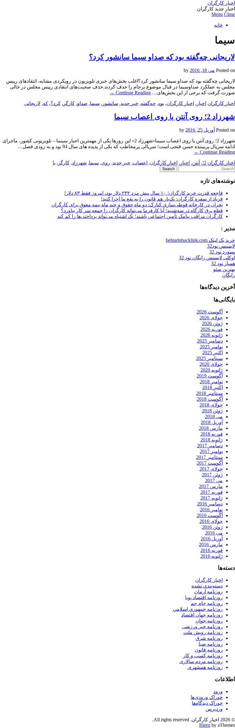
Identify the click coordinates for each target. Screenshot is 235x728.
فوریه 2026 (211, 329)
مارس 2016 (211, 544)
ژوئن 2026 (212, 323)
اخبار (201, 103)
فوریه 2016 (211, 550)
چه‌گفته (148, 103)
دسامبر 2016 (210, 503)
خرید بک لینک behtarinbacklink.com (200, 240)
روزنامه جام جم (207, 603)
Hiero (204, 725)
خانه (218, 25)
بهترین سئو (224, 269)
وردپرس (214, 708)
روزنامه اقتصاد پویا (204, 597)
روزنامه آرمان (208, 591)
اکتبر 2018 (212, 387)
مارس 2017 (211, 486)
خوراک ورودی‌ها (207, 697)
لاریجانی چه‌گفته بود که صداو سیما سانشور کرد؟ (162, 57)
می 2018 (214, 416)
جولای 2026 (211, 317)
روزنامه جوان (209, 620)
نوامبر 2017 (211, 451)
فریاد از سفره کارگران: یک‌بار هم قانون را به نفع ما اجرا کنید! (162, 198)
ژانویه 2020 (211, 370)
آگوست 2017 (210, 463)
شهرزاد (79, 162)
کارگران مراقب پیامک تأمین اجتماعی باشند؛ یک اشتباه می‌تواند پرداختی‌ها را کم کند (140, 216)
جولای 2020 (211, 364)
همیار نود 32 (223, 263)
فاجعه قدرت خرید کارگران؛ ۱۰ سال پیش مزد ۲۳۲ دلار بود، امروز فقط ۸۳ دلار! (143, 193)
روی (105, 162)
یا (54, 162)
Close (229, 14)
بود (161, 103)
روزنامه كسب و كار (203, 655)
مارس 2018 (211, 428)
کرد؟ (55, 103)
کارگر (69, 103)
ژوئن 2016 (212, 527)
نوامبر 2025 (211, 346)
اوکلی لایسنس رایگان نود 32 (207, 257)
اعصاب (140, 162)
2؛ (204, 162)
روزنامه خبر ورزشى (202, 626)
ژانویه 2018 (211, 439)
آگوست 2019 (210, 375)
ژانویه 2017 (211, 498)
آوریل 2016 (212, 538)
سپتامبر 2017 (209, 457)
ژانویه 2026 (211, 335)
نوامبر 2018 (211, 381)
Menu (217, 14)
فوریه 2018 (211, 434)
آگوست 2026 (210, 311)
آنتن (196, 162)
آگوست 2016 (210, 515)
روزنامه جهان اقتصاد (202, 614)
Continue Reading (130, 92)
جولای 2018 (211, 404)
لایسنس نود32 (221, 246)
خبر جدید (129, 103)
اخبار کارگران (221, 3)
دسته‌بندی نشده (207, 585)
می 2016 (214, 532)
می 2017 (214, 480)
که (45, 103)
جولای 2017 (211, 468)
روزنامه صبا (211, 644)
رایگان (228, 275)
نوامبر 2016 (211, 509)
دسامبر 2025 (210, 340)
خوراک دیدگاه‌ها (207, 703)
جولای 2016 (211, 521)
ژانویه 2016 (211, 556)
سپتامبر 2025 (209, 358)
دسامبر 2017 (210, 445)
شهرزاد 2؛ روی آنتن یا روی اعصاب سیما (174, 117)
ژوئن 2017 (212, 474)
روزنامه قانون (209, 649)
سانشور (110, 103)
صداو (82, 103)
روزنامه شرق (209, 638)
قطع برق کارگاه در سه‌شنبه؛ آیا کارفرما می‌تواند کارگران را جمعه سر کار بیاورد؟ (142, 210)
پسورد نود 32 (222, 251)
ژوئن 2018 (212, 410)
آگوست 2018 (210, 399)
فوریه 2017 (211, 492)
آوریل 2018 (212, 422)
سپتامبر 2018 (209, 393)
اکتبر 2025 (212, 352)
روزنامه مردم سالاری (201, 661)
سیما (95, 103)
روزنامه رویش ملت (203, 632)
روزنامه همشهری (205, 667)
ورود (218, 691)
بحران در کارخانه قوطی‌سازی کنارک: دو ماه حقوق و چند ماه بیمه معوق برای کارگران (137, 204)
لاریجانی (32, 103)
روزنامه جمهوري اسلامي (198, 609)
